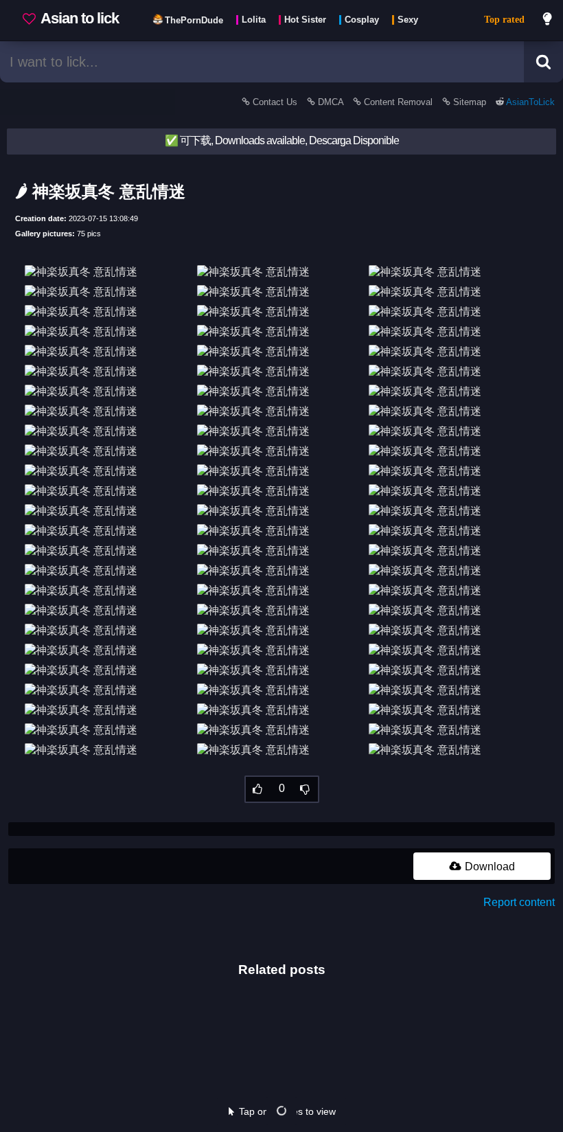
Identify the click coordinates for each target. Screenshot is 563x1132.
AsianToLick (529, 102)
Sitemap (469, 102)
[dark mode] (548, 20)
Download (488, 866)
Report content (519, 902)
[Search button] (543, 61)
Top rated (504, 19)
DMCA (330, 102)
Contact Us (275, 102)
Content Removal (398, 102)
